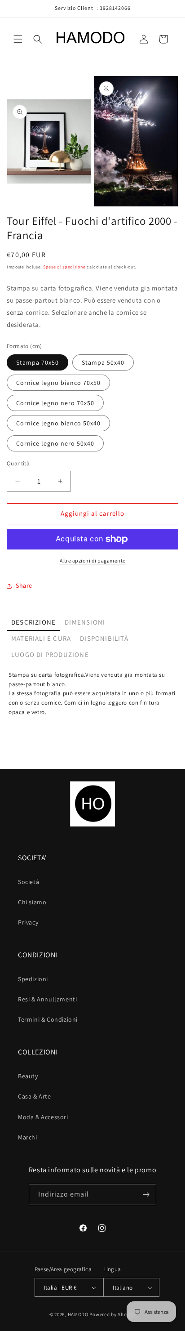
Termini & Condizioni (48, 1019)
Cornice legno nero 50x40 (55, 443)
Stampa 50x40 (103, 362)
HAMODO (78, 1314)
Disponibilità (104, 638)
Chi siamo (32, 902)
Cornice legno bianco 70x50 (58, 383)
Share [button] (24, 585)
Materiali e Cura (41, 638)
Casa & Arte (34, 1096)
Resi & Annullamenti (47, 999)
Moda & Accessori (43, 1117)
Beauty (28, 1076)
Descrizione (33, 622)
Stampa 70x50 (37, 362)
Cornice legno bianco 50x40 (58, 423)
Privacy (28, 922)
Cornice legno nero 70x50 (55, 403)
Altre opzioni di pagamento (93, 560)
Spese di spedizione (64, 267)
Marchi (27, 1137)
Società (28, 882)
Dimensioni (85, 622)
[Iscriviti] (146, 1194)
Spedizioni (33, 979)
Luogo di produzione (50, 654)
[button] (18, 39)
